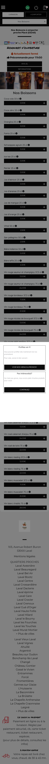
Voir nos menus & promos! (24, 367)
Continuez (24, 390)
